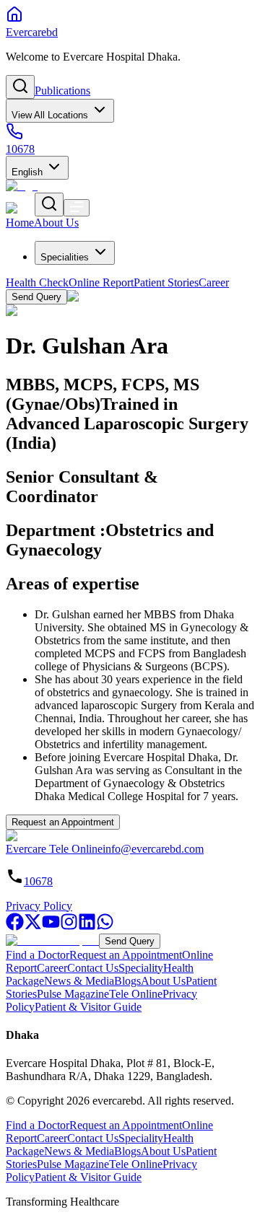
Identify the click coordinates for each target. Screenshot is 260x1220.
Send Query (130, 941)
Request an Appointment (63, 822)
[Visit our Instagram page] (69, 927)
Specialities (64, 257)
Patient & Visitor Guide (88, 1007)
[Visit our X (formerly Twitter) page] (33, 927)
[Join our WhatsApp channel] (105, 927)
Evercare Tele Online (54, 849)
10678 (38, 881)
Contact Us (92, 968)
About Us (163, 981)
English (27, 172)
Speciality (140, 968)
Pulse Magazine (73, 994)
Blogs (127, 981)
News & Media (79, 981)
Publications (62, 90)
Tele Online (135, 994)
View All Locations (50, 115)
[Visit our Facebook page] (15, 927)
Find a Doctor (37, 955)
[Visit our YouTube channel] (51, 927)
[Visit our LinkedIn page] (87, 927)
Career (52, 968)
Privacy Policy (39, 906)
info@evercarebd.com (153, 849)
